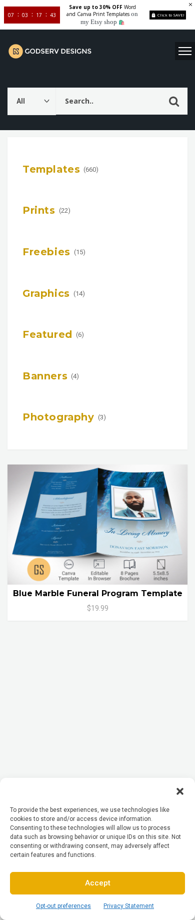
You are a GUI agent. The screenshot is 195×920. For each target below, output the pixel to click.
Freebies (46, 252)
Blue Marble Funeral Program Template (97, 593)
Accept (97, 882)
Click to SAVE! (171, 15)
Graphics (46, 293)
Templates (51, 169)
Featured (47, 334)
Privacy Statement (129, 905)
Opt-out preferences (63, 905)
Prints (39, 210)
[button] (180, 790)
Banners (45, 376)
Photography (58, 417)
